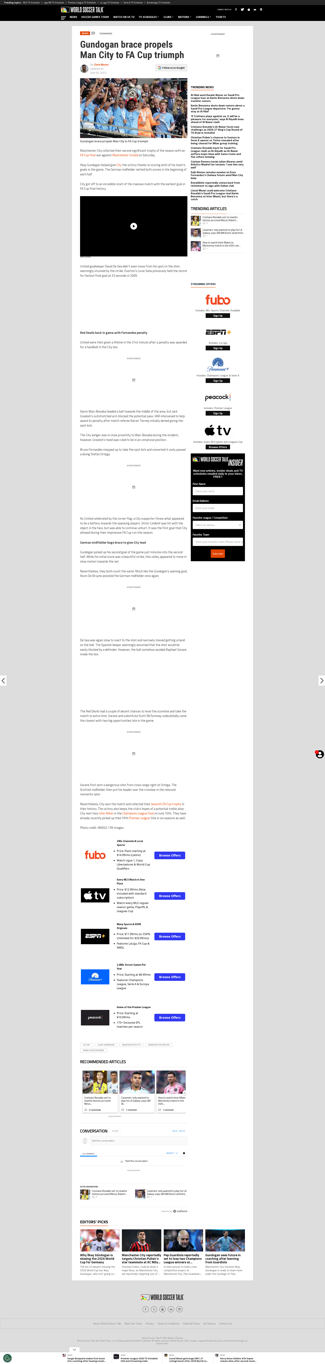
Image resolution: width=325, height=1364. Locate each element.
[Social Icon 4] (179, 1309)
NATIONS (183, 17)
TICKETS (221, 17)
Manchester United (125, 155)
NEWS (73, 17)
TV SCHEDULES (148, 17)
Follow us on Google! (173, 67)
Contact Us (225, 1323)
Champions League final (138, 813)
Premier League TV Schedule (82, 2)
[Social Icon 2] (162, 1309)
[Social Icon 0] (145, 1309)
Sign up (182, 1131)
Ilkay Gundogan (106, 1045)
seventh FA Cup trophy (166, 804)
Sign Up (218, 316)
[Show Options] (240, 525)
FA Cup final (88, 155)
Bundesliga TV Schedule (158, 2)
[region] (133, 1171)
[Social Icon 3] (170, 1309)
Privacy (150, 1323)
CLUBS (167, 17)
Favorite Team (201, 534)
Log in (174, 1131)
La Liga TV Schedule (109, 2)
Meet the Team (133, 1323)
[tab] (88, 1153)
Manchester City (131, 1045)
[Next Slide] (184, 1092)
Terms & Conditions (168, 1323)
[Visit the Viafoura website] (180, 1211)
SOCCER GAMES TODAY (95, 17)
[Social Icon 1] (154, 1309)
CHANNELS (202, 17)
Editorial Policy (191, 1323)
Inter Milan (106, 813)
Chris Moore (101, 65)
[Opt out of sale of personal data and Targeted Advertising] (7, 1358)
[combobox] (217, 525)
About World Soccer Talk (107, 1323)
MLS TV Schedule (31, 2)
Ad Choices (209, 1323)
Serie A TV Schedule (133, 2)
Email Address (201, 501)
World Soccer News (93, 1050)
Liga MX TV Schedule (54, 2)
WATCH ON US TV (124, 17)
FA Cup (86, 1045)
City (119, 165)
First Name (199, 484)
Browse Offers (170, 855)
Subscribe (217, 554)
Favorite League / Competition (210, 518)
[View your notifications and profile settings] (184, 1153)
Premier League (139, 818)
